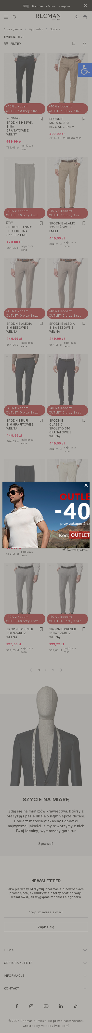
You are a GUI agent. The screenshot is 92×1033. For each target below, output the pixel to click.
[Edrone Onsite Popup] (46, 516)
